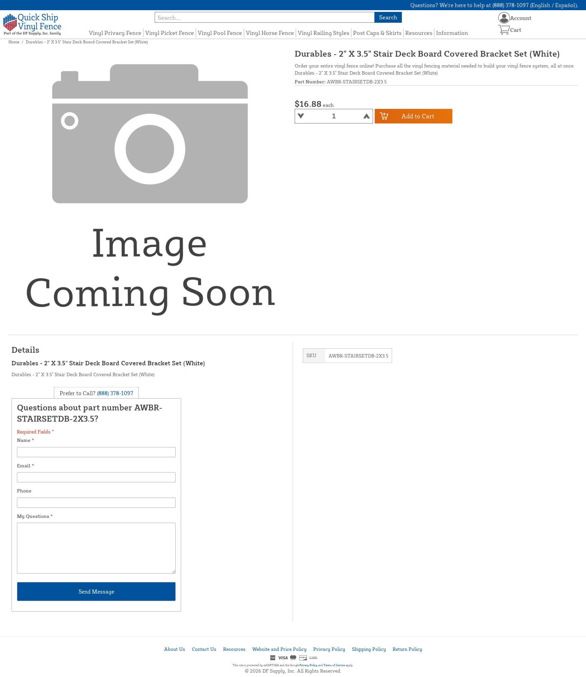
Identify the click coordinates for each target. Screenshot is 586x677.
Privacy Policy (329, 649)
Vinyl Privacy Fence (115, 32)
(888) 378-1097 (114, 392)
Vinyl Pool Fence (220, 32)
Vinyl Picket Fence (169, 32)
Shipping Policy (369, 649)
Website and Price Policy (279, 649)
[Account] (504, 18)
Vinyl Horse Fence (270, 32)
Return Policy (407, 649)
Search (388, 17)
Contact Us (204, 649)
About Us (174, 649)
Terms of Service (334, 665)
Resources (418, 32)
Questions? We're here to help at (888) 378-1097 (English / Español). (494, 5)
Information (452, 32)
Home (13, 41)
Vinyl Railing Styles (323, 32)
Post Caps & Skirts (377, 32)
